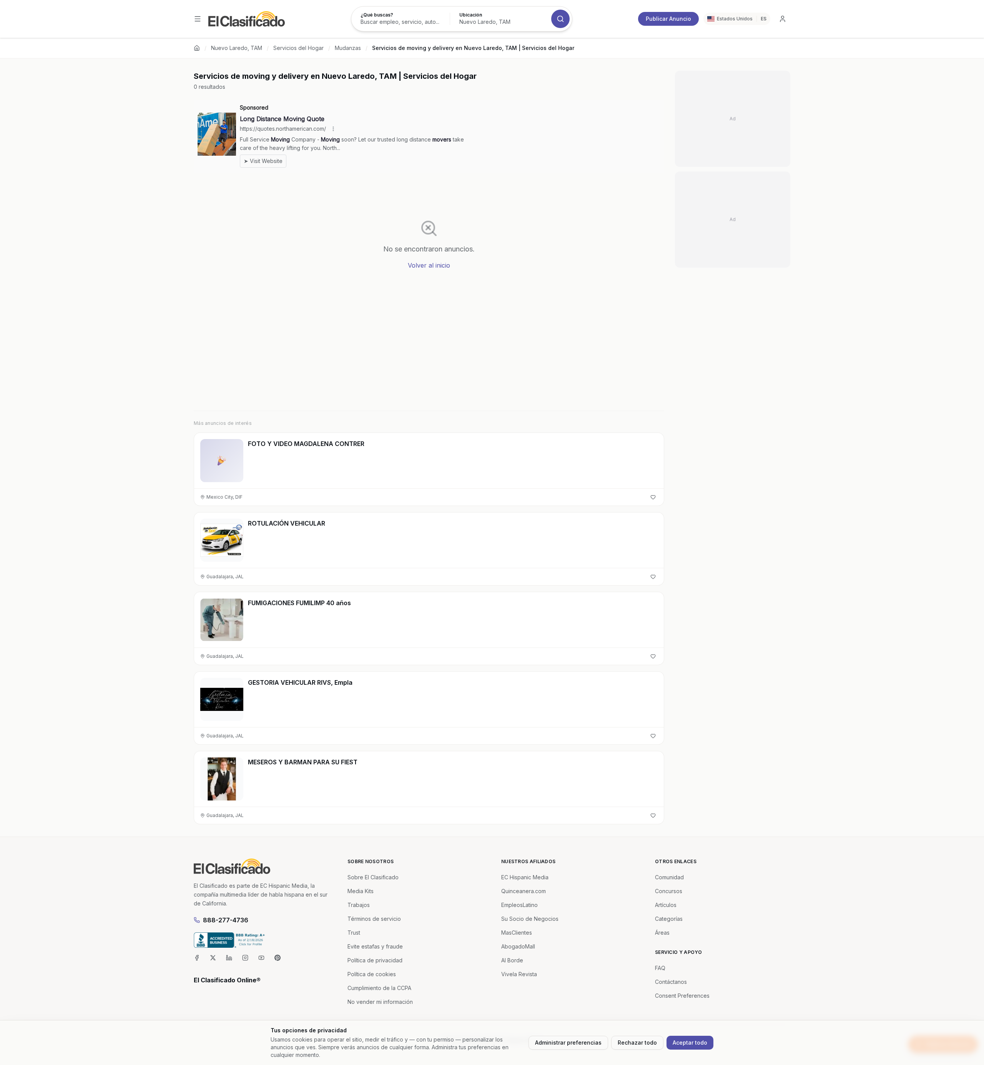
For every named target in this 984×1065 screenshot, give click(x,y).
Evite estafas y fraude (375, 946)
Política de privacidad (374, 960)
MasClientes (516, 932)
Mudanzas (348, 48)
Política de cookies (371, 974)
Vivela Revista (519, 974)
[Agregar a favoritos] (653, 497)
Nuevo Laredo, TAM (236, 48)
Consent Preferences (682, 995)
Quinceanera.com (523, 891)
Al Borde (512, 960)
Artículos (665, 905)
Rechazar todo (637, 1042)
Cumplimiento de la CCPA (379, 988)
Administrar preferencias (568, 1042)
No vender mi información (380, 1001)
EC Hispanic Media (525, 877)
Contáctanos (671, 981)
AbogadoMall (518, 946)
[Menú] (197, 19)
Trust (353, 932)
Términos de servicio (374, 918)
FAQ (660, 968)
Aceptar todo (690, 1042)
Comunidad (669, 877)
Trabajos (358, 905)
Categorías (669, 918)
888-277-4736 (225, 920)
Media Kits (360, 891)
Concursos (668, 891)
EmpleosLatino (519, 905)
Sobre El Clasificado (373, 877)
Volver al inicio (429, 265)
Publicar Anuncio (668, 18)
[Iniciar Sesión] (782, 19)
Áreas (662, 932)
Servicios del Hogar (298, 48)
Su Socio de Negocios (529, 918)
